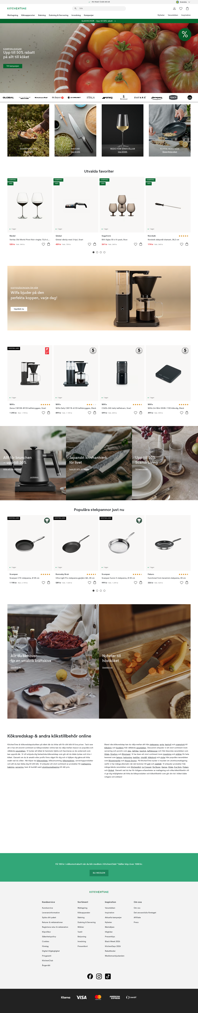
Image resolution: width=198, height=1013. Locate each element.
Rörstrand (126, 754)
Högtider (109, 932)
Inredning (76, 15)
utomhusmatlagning (50, 767)
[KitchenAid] (41, 97)
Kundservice (47, 908)
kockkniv (120, 748)
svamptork (180, 745)
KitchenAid (136, 767)
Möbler (81, 927)
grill (148, 764)
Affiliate (137, 918)
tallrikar (135, 751)
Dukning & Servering (58, 15)
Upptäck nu (19, 309)
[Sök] (75, 8)
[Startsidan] (16, 8)
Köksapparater (28, 15)
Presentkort (83, 946)
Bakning (42, 15)
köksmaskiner (68, 761)
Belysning (82, 937)
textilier (136, 757)
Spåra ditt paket (49, 918)
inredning (167, 754)
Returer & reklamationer (52, 922)
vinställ (144, 757)
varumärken (20, 751)
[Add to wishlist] (43, 244)
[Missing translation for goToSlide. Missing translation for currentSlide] (94, 252)
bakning (10, 767)
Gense (164, 767)
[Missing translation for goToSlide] (97, 252)
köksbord (152, 757)
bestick (143, 751)
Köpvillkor (46, 932)
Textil (80, 932)
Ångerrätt (46, 965)
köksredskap (42, 761)
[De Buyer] (58, 97)
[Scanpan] (25, 97)
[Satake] (140, 97)
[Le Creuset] (74, 97)
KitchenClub (47, 961)
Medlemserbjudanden (114, 956)
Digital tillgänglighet (51, 951)
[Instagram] (99, 976)
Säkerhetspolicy (49, 937)
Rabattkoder (110, 951)
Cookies (45, 941)
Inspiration (186, 15)
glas (129, 751)
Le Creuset (146, 767)
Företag (45, 946)
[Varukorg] (187, 8)
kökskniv (108, 748)
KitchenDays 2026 (113, 946)
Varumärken (173, 15)
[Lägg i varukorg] (48, 244)
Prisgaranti (46, 956)
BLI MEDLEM (99, 873)
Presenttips (110, 937)
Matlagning (12, 15)
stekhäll (158, 764)
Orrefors (114, 754)
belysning (127, 757)
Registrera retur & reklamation (55, 927)
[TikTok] (107, 976)
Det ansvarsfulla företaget (145, 913)
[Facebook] (90, 976)
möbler (179, 754)
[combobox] (183, 2)
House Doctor (131, 761)
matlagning (86, 764)
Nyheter (161, 15)
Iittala (106, 754)
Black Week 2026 (112, 941)
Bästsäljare (109, 927)
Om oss (137, 908)
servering (19, 767)
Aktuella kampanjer (113, 918)
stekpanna (154, 745)
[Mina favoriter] (181, 8)
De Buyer (156, 767)
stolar (162, 757)
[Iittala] (91, 97)
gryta (162, 745)
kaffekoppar (152, 751)
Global (111, 770)
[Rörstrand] (124, 97)
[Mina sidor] (174, 8)
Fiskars (186, 767)
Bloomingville (114, 761)
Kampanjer (89, 15)
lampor (119, 757)
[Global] (8, 97)
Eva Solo (178, 767)
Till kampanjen (12, 66)
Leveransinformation (51, 913)
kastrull (168, 745)
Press (136, 922)
